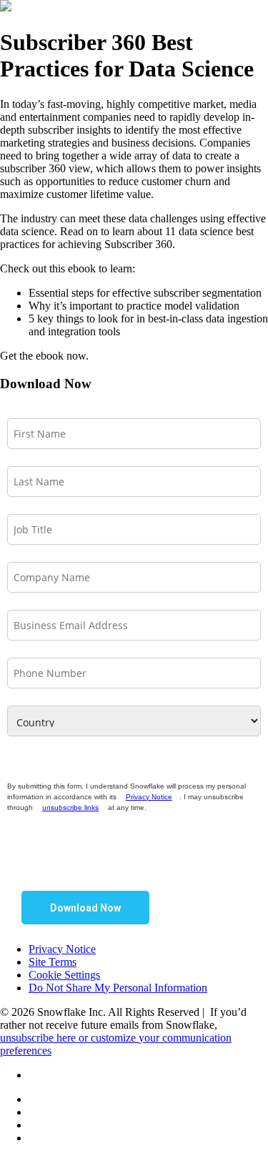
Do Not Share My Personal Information (118, 988)
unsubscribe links (70, 807)
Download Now (85, 908)
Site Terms (52, 962)
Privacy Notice (149, 797)
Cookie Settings (64, 975)
